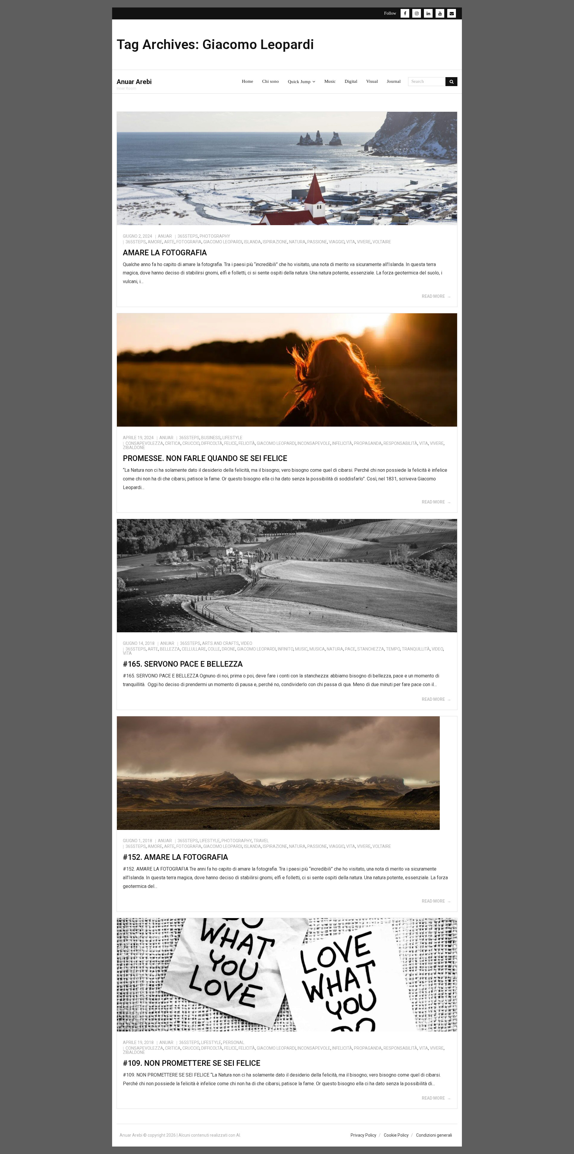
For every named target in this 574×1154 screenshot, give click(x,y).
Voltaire (382, 241)
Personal (233, 1042)
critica (173, 443)
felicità (247, 443)
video (437, 649)
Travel (261, 840)
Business (211, 437)
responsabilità (400, 443)
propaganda (368, 443)
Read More (433, 296)
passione (317, 241)
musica (317, 649)
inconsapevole (313, 443)
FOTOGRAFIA (188, 241)
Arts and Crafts (220, 643)
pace (350, 649)
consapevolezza (144, 443)
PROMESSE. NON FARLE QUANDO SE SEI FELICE (205, 458)
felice (230, 443)
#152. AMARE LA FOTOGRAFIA (175, 857)
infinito (285, 649)
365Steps (188, 236)
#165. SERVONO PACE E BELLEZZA (183, 664)
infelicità (342, 443)
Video (246, 643)
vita (350, 241)
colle (214, 649)
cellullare (194, 649)
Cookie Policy (396, 1135)
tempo (393, 649)
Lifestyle (232, 437)
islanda (252, 241)
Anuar (165, 236)
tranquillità (416, 649)
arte (169, 241)
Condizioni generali (434, 1135)
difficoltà (211, 443)
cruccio (190, 443)
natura (297, 241)
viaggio (336, 241)
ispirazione (275, 241)
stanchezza (370, 649)
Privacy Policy (363, 1135)
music (301, 649)
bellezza (170, 649)
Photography (215, 236)
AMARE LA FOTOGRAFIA (165, 252)
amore (155, 241)
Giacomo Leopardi (222, 241)
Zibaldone (134, 447)
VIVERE (364, 241)
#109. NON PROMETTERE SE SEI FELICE (191, 1063)
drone (228, 649)
